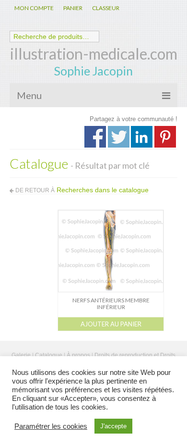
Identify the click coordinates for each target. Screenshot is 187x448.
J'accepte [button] (113, 426)
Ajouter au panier (111, 324)
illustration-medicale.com (93, 53)
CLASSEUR (105, 8)
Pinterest (165, 137)
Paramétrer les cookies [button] (50, 426)
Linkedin (141, 137)
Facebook (95, 137)
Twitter (118, 137)
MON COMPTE (34, 8)
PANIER (72, 8)
